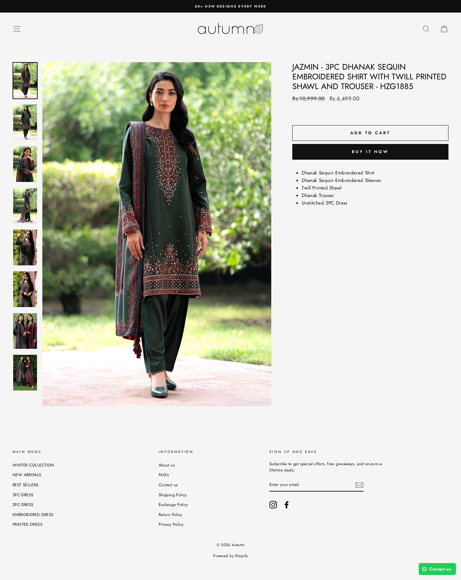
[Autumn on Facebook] (286, 504)
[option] (157, 234)
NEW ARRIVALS (27, 475)
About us (167, 465)
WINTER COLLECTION (33, 465)
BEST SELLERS (26, 485)
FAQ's (164, 475)
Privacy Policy (171, 524)
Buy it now (370, 152)
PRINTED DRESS (27, 524)
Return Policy (171, 515)
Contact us (168, 485)
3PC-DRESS (23, 495)
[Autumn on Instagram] (273, 504)
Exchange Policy (173, 505)
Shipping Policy (173, 495)
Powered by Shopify (230, 556)
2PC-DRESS (23, 505)
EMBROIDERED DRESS (33, 515)
